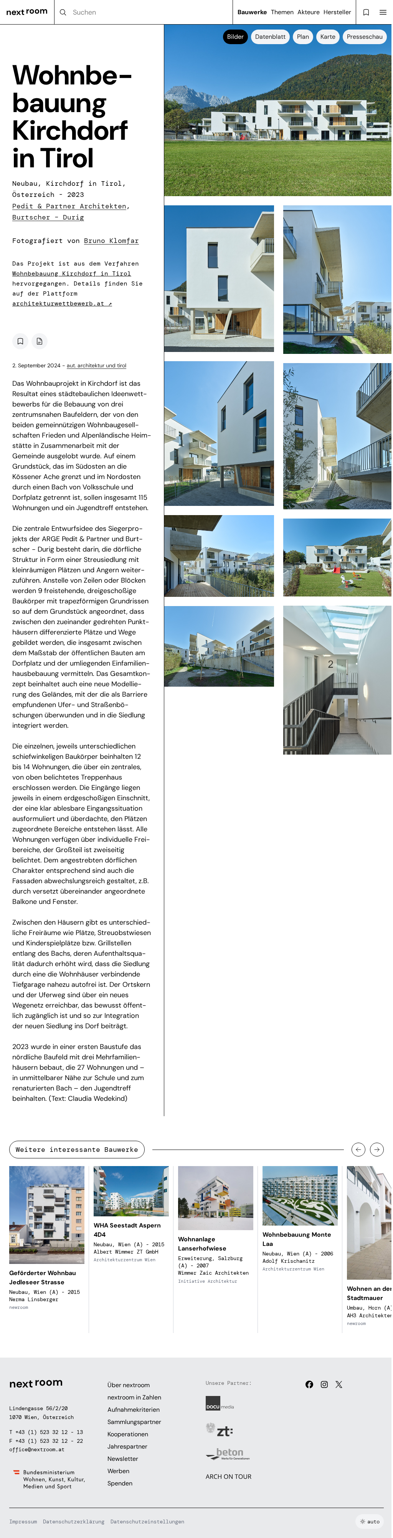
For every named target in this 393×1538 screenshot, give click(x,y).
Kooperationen (127, 1434)
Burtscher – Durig (48, 217)
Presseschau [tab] (365, 37)
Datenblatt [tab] (270, 37)
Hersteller (337, 12)
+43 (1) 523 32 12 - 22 (49, 1440)
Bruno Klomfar (111, 240)
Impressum (23, 1521)
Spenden (119, 1483)
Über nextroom (128, 1385)
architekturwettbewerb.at (62, 303)
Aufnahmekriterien (133, 1410)
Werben (118, 1471)
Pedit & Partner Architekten (69, 206)
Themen (282, 12)
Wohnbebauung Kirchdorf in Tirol (71, 273)
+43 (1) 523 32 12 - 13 (49, 1432)
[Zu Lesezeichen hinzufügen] (20, 341)
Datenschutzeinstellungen (147, 1521)
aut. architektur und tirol (96, 365)
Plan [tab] (303, 37)
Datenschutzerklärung (73, 1521)
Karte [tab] (327, 37)
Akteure (308, 12)
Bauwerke (252, 12)
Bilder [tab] (235, 37)
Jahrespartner (127, 1446)
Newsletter (122, 1459)
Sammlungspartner (134, 1422)
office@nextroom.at (36, 1449)
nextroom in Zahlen (134, 1397)
